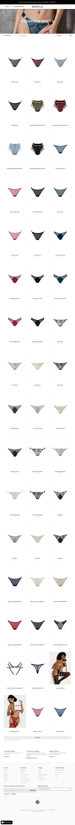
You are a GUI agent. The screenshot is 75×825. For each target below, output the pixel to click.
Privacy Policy (24, 782)
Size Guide (6, 777)
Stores (5, 772)
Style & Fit (6, 779)
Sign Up (56, 774)
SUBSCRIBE (32, 790)
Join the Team (41, 779)
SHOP (7, 6)
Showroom (6, 774)
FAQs (56, 777)
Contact (5, 770)
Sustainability (41, 777)
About (39, 770)
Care (5, 782)
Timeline (40, 772)
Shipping (23, 770)
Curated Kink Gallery (42, 774)
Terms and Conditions (25, 779)
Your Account (58, 772)
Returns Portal (24, 777)
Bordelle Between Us (59, 770)
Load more (37, 737)
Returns (22, 772)
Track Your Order (24, 774)
